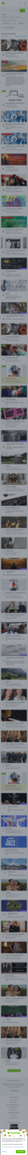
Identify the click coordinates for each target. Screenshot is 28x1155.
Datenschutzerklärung (19, 1147)
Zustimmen (20, 1152)
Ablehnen (4, 1151)
